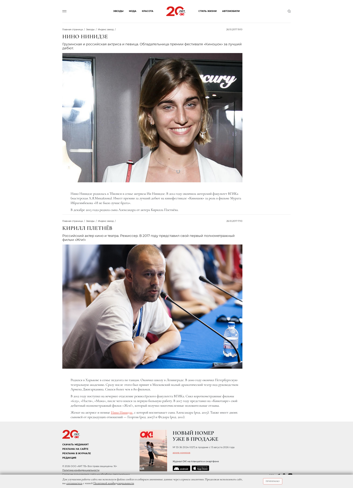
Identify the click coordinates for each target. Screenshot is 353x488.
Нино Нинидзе (122, 412)
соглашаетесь (74, 483)
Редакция (69, 458)
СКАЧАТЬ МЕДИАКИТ (75, 444)
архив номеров (181, 453)
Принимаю (273, 481)
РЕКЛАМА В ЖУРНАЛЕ (76, 453)
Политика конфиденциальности (80, 470)
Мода (132, 11)
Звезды (118, 11)
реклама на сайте (75, 449)
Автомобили (231, 11)
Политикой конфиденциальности (113, 483)
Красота (147, 11)
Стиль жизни (207, 11)
